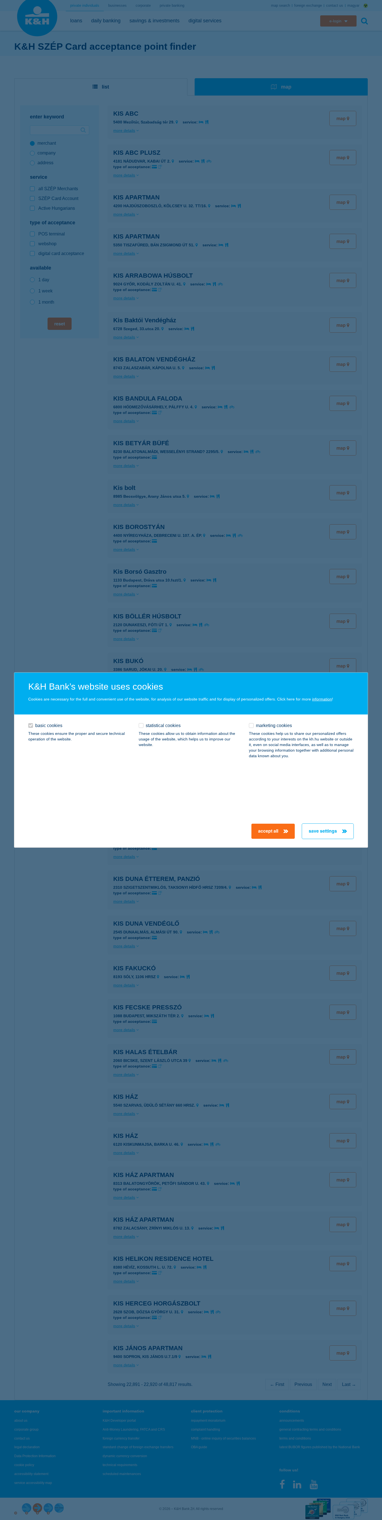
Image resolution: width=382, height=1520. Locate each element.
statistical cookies (163, 725)
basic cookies (48, 725)
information (322, 699)
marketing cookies (274, 725)
